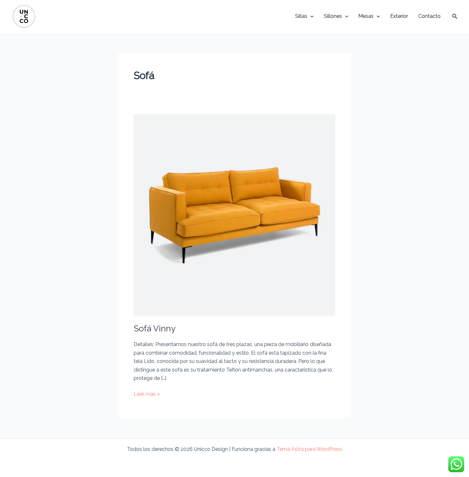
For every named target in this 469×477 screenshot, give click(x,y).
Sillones (333, 16)
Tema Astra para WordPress (309, 449)
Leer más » (147, 394)
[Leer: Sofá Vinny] (234, 215)
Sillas (301, 16)
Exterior (399, 16)
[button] (310, 16)
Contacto (429, 16)
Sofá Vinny (154, 328)
